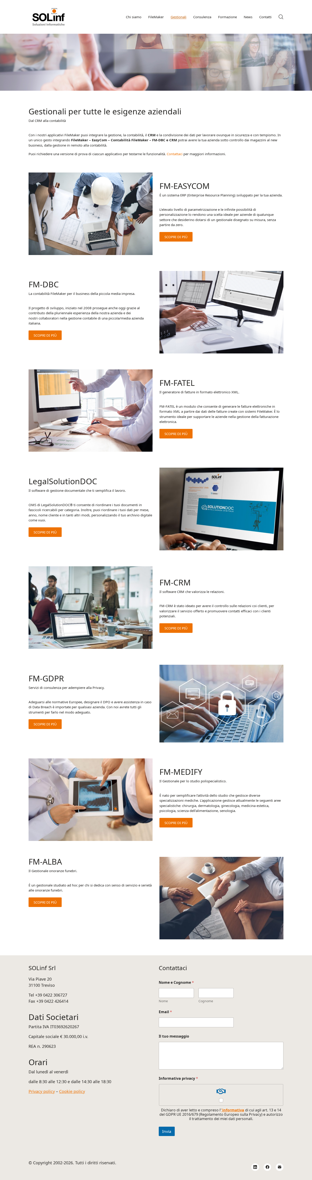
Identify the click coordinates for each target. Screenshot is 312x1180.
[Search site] (280, 16)
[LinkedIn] (255, 1167)
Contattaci (174, 154)
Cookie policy (72, 1091)
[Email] (279, 1167)
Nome (163, 1001)
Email (165, 1012)
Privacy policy (42, 1091)
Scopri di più (176, 236)
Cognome (205, 1001)
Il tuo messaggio (174, 1036)
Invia (166, 1131)
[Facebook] (267, 1167)
